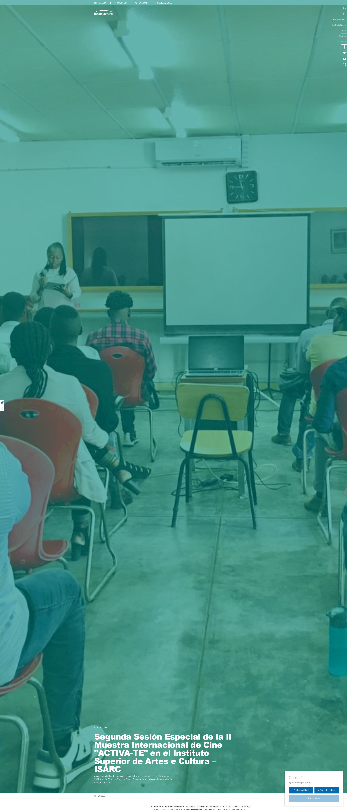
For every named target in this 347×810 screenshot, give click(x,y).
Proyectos (120, 3)
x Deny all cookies (326, 790)
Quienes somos (339, 19)
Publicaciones (164, 3)
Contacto (342, 42)
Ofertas (342, 36)
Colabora (342, 30)
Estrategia (100, 3)
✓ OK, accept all (301, 790)
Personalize (314, 798)
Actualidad (141, 3)
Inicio (343, 14)
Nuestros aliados (338, 25)
